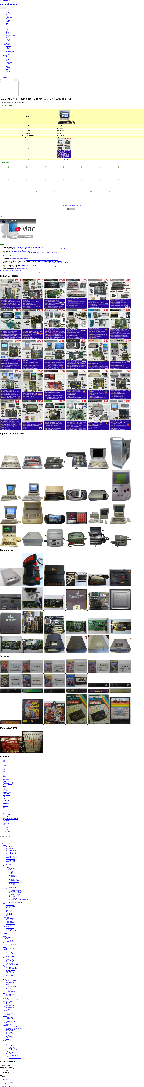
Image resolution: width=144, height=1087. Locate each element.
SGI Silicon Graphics (8, 974)
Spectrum (8, 67)
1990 (4, 773)
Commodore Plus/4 (10, 924)
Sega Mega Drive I (10, 970)
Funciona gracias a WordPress (7, 1086)
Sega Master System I (11, 967)
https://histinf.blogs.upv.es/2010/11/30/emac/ (33, 264)
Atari (7, 16)
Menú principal (4, 8)
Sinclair (8, 32)
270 (13, 1070)
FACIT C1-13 (12, 1045)
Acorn (7, 12)
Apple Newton (12, 868)
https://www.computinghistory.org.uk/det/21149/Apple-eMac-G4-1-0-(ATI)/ (50, 262)
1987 (4, 769)
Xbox (7, 1039)
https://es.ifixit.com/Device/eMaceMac (19, 258)
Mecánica (5, 1040)
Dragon (8, 20)
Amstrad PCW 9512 (11, 853)
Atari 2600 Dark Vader (11, 907)
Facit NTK (11, 1047)
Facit (7, 1044)
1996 (4, 775)
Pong (4, 808)
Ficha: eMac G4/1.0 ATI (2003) (64, 159)
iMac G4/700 (12, 897)
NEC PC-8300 (9, 1033)
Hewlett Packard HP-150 (12, 941)
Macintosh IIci (12, 883)
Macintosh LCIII (13, 886)
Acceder (5, 1079)
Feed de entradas (7, 1081)
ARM (7, 867)
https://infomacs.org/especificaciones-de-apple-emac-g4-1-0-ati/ (47, 261)
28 (13, 1068)
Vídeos (4, 74)
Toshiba (8, 40)
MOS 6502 (8, 869)
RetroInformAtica (9, 4)
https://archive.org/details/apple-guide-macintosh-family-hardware (28, 247)
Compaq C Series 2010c (12, 1035)
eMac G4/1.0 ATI (13, 898)
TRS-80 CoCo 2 (10, 1005)
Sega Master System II (11, 968)
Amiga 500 (8, 925)
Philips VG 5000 (10, 961)
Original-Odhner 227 (14, 1055)
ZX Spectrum (9, 987)
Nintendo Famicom (10, 952)
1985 (4, 767)
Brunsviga (8, 1041)
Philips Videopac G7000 (12, 964)
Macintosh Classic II (14, 882)
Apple (7, 14)
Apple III (11, 871)
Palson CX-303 (9, 929)
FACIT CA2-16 (13, 1049)
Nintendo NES (9, 953)
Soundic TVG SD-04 (11, 932)
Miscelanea (8, 43)
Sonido (7, 50)
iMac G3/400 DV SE (14, 895)
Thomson (8, 39)
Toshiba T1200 (9, 1018)
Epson (7, 21)
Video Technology (10, 42)
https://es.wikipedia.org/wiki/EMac (20, 268)
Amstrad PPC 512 (10, 859)
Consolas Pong (9, 19)
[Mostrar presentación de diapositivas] (72, 205)
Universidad (6, 823)
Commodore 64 (9, 921)
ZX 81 (7, 990)
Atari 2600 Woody (10, 906)
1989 (4, 772)
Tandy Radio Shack (7, 1003)
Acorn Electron (9, 846)
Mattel (7, 24)
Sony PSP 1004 (9, 997)
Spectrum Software (10, 819)
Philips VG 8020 (10, 960)
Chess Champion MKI (11, 1026)
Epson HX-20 (9, 937)
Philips (7, 28)
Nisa (7, 1051)
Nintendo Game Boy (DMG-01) (13, 955)
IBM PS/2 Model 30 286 (12, 944)
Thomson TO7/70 (10, 1014)
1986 (4, 768)
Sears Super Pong (10, 905)
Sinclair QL (9, 989)
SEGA (7, 29)
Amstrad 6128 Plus (10, 861)
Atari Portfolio (9, 914)
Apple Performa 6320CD (15, 894)
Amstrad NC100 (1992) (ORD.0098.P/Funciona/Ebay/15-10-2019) (20, 272)
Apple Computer (7, 788)
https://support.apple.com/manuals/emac (20, 251)
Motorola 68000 (10, 874)
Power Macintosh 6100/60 (15, 892)
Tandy (7, 36)
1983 (4, 764)
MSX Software (5, 806)
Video (7, 48)
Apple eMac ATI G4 (10, 270)
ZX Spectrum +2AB (11, 980)
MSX (7, 25)
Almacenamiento (10, 51)
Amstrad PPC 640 (10, 860)
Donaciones (6, 75)
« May (1, 843)
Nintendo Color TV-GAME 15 (13, 951)
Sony (7, 31)
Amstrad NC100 (10, 864)
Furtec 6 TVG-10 (10, 928)
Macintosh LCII (13, 884)
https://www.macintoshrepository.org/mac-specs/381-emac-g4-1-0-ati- (41, 266)
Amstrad (8, 13)
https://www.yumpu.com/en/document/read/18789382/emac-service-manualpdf (33, 250)
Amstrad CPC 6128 (10, 856)
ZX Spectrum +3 (10, 983)
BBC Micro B (9, 848)
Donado (5, 796)
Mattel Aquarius (10, 948)
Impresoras (8, 52)
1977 (4, 760)
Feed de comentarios (8, 1082)
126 (13, 1067)
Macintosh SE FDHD (14, 876)
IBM (7, 23)
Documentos (6, 73)
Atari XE (8, 915)
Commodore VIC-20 (11, 918)
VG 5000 (4, 824)
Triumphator (9, 1056)
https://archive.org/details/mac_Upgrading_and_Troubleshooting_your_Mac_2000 (46, 248)
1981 (4, 761)
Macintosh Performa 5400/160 (16, 891)
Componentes (6, 44)
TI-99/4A (8, 1009)
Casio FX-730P (9, 1031)
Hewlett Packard (7, 938)
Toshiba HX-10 (9, 1017)
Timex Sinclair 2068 (11, 986)
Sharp (4, 976)
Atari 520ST (9, 913)
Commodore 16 (9, 920)
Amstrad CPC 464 (10, 855)
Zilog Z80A (5, 827)
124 (13, 1065)
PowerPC (8, 888)
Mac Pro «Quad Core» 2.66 (15, 902)
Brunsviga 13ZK (13, 1043)
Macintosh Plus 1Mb (14, 880)
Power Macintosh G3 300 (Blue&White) (18, 899)
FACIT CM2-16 (13, 1048)
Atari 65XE (9, 911)
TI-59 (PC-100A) (10, 1007)
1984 (4, 765)
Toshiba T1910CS (10, 1021)
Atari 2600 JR (9, 909)
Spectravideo (9, 33)
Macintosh (6, 803)
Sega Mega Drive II (10, 971)
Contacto (5, 77)
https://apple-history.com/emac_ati (30, 265)
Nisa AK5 (11, 1052)
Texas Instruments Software (8, 821)
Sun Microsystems (10, 35)
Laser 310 (8, 1024)
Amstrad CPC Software (11, 785)
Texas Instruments (10, 37)
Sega (4, 810)
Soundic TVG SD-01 (11, 930)
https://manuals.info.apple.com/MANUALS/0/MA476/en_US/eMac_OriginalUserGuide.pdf (35, 252)
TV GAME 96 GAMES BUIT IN (14, 1028)
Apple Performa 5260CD (15, 890)
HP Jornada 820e (10, 940)
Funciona (20, 270)
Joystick (8, 54)
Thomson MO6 (9, 1013)
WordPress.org (6, 1083)
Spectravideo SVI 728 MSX (12, 999)
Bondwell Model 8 (10, 1029)
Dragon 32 (8, 934)
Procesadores (9, 47)
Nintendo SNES (10, 956)
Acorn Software (6, 778)
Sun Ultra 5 (8, 1002)
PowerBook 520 (13, 887)
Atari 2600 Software (7, 792)
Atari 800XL (9, 910)
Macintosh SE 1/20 (13, 878)
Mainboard (8, 46)
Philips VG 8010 (10, 959)
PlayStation (8, 995)
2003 (1, 270)
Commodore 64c (10, 922)
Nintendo (8, 27)
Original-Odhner (10, 1054)
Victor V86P (9, 1032)
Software (5, 55)
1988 (4, 771)
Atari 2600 (5, 790)
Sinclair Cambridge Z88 (11, 991)
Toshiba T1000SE (10, 1020)
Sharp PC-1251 (9, 978)
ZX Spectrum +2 (10, 982)
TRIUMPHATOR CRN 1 (15, 1058)
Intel (7, 901)
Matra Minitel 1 (9, 1036)
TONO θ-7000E (10, 1037)
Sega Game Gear (10, 972)
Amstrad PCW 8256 (11, 850)
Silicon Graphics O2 (11, 975)
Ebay (16, 270)
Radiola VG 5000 (10, 963)
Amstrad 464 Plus (10, 863)
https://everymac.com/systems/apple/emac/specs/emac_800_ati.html (42, 260)
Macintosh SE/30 (13, 879)
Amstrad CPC (8, 783)
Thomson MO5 (9, 1012)
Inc (3, 801)
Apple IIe (11, 872)
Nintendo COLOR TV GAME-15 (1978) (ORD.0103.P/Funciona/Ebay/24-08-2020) (64, 272)
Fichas (4, 10)
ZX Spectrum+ (9, 984)
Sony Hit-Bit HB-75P (11, 994)
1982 (4, 763)
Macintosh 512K (13, 875)
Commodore (9, 17)
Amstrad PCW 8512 (11, 852)
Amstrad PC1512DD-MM (12, 857)
